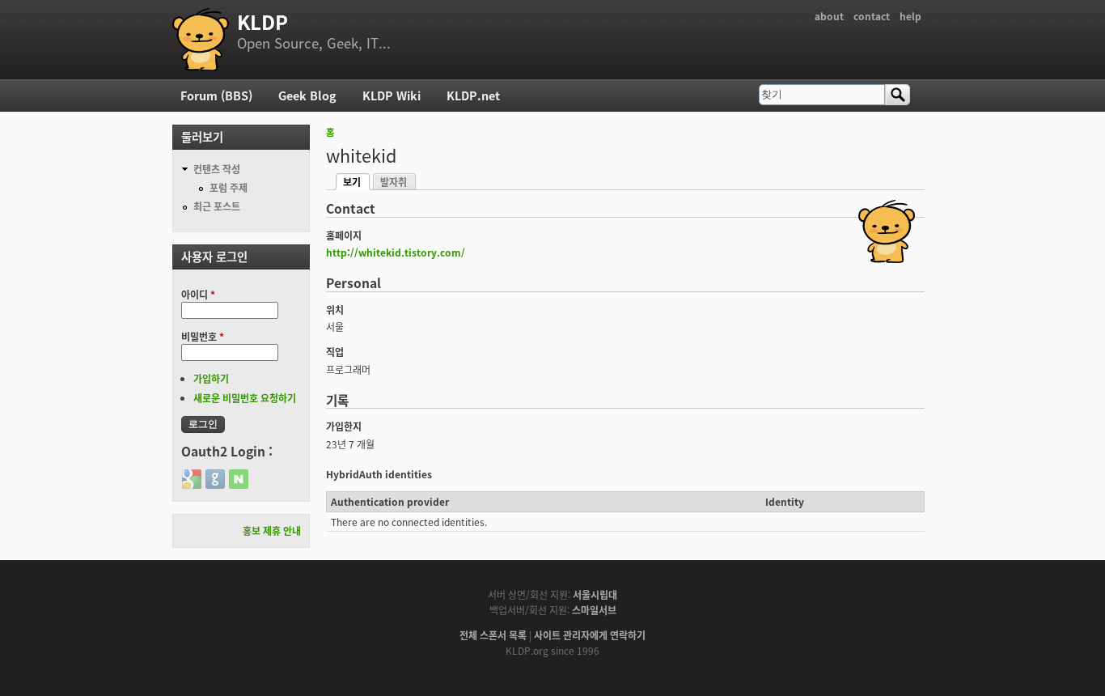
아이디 (198, 294)
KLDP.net (473, 95)
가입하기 (211, 378)
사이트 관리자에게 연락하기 (590, 635)
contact (871, 16)
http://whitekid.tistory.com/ (395, 252)
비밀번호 (202, 336)
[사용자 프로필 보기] (886, 258)
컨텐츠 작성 (216, 169)
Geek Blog (307, 95)
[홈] (200, 39)
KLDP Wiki (391, 95)
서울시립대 (595, 594)
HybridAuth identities (379, 474)
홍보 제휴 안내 (272, 530)
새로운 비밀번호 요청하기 (244, 398)
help (910, 16)
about (829, 16)
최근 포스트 (216, 206)
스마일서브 (594, 610)
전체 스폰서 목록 (493, 635)
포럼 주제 (229, 187)
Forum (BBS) (216, 95)
